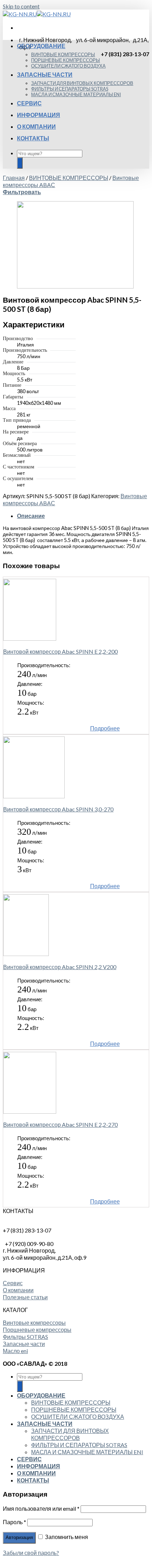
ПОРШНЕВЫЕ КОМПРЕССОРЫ (65, 60)
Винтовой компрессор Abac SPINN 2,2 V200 (59, 966)
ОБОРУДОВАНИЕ (41, 45)
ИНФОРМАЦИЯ (38, 114)
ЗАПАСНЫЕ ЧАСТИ (44, 74)
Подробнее (105, 728)
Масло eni (15, 1350)
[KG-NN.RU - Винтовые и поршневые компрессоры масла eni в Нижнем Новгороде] (37, 14)
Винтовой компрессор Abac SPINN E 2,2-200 (60, 651)
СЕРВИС (29, 103)
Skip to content (21, 6)
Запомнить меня (66, 1536)
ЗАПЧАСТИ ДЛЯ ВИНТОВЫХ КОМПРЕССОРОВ (82, 83)
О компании (18, 1290)
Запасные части (24, 1343)
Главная (14, 177)
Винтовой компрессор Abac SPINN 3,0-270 (58, 809)
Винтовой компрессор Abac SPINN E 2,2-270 (60, 1124)
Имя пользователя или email (41, 1508)
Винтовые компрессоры (34, 1322)
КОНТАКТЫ (33, 138)
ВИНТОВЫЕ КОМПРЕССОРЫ (63, 54)
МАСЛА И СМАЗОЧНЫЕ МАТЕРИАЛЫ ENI (76, 94)
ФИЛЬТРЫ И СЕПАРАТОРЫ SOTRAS (69, 89)
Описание (31, 515)
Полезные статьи (25, 1297)
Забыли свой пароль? (31, 1552)
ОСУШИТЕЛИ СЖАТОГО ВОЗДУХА (68, 66)
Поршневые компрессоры (37, 1329)
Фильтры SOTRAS (25, 1336)
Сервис (13, 1283)
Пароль (14, 1522)
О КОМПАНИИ (36, 126)
